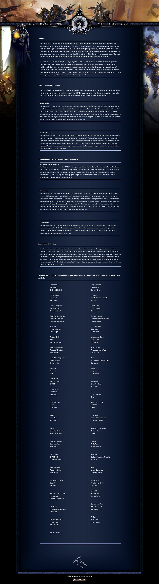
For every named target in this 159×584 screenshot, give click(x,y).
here (83, 119)
